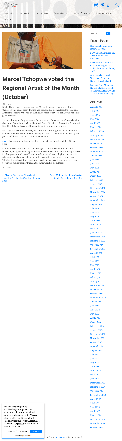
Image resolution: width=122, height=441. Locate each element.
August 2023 (96, 253)
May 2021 (94, 362)
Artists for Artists (82, 13)
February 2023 (96, 277)
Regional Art (25, 13)
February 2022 (97, 326)
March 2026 (95, 127)
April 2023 (95, 269)
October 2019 (96, 427)
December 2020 (97, 383)
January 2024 (96, 232)
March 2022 (95, 322)
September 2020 (98, 395)
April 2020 (95, 411)
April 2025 (95, 172)
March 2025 (95, 176)
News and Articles (104, 13)
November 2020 (98, 387)
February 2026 (97, 131)
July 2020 (94, 403)
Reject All (23, 432)
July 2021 (94, 354)
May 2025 (94, 168)
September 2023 (97, 249)
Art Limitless (42, 13)
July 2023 (94, 257)
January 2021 (96, 379)
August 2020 (96, 399)
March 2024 (95, 224)
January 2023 (96, 281)
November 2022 (98, 289)
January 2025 (96, 184)
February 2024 (97, 228)
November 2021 (97, 338)
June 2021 (94, 358)
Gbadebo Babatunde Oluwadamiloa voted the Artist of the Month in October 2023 (21, 178)
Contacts (9, 19)
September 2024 (98, 200)
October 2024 (96, 196)
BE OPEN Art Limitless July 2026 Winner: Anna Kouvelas (102, 56)
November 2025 (97, 143)
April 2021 (95, 366)
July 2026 (94, 111)
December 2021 (97, 334)
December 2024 (97, 188)
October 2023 (96, 245)
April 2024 (95, 220)
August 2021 (96, 350)
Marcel (5, 141)
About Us (9, 13)
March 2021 (95, 370)
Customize (10, 432)
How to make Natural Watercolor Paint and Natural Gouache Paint (100, 78)
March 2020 (95, 415)
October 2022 (96, 293)
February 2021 (96, 374)
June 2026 (95, 115)
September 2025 (98, 151)
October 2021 (96, 342)
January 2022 (96, 330)
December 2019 (97, 419)
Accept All (36, 432)
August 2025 (96, 155)
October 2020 (96, 391)
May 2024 (94, 216)
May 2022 (94, 314)
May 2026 (94, 119)
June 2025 (94, 164)
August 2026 (96, 107)
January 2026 (96, 135)
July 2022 (94, 305)
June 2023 (94, 261)
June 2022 (95, 310)
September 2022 (98, 297)
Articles (8, 168)
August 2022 (96, 301)
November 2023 (97, 241)
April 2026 (95, 123)
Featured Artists (61, 13)
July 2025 (94, 159)
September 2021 (97, 346)
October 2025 (96, 147)
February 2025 (96, 180)
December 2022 (97, 285)
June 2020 (95, 407)
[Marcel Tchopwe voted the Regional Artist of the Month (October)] (42, 68)
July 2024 (94, 208)
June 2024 (95, 212)
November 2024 (97, 192)
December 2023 (97, 237)
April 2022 (95, 318)
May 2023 (94, 265)
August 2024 (96, 204)
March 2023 (95, 273)
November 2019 (97, 423)
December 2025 (97, 139)
